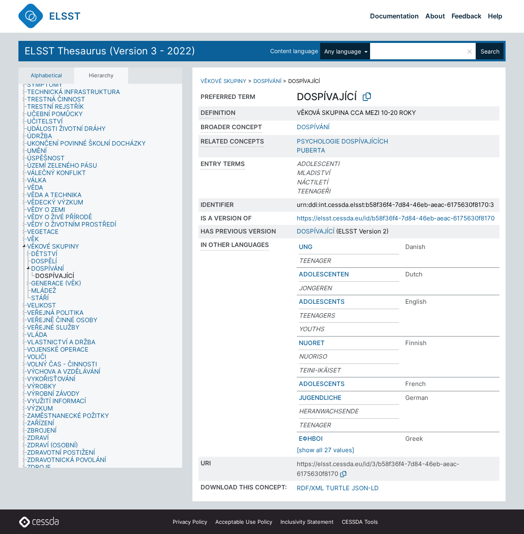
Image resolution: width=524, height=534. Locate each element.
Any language (343, 51)
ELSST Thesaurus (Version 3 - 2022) (110, 51)
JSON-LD (365, 488)
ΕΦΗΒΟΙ (311, 438)
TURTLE (338, 488)
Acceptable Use (243, 521)
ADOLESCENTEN (324, 274)
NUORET (312, 343)
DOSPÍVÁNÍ (267, 81)
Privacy (190, 521)
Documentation (394, 16)
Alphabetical (46, 75)
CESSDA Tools (360, 521)
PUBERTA (311, 150)
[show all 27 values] (325, 450)
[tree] (100, 276)
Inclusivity (307, 521)
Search (490, 51)
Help (495, 16)
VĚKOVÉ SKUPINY (223, 81)
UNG (305, 247)
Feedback (466, 16)
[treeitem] (48, 84)
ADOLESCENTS (322, 301)
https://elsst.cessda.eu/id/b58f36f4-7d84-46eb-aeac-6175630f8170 (396, 218)
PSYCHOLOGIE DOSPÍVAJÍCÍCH (342, 141)
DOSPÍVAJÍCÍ (315, 231)
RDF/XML (310, 488)
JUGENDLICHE (320, 398)
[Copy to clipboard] (367, 97)
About (435, 16)
